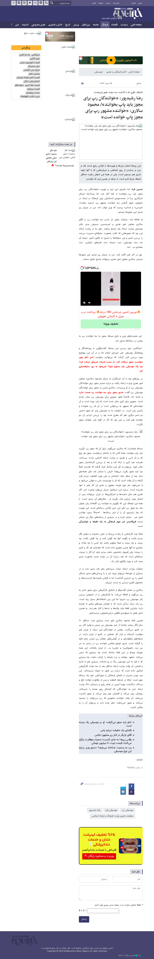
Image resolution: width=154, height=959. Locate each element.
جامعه (96, 25)
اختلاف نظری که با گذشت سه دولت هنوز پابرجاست (118, 92)
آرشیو (94, 3)
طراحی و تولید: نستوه (127, 955)
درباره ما (108, 3)
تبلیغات (100, 3)
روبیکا (13, 3)
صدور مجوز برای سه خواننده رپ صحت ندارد (101, 392)
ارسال (84, 919)
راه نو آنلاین (24, 55)
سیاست (124, 25)
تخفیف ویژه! (110, 324)
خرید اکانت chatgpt (30, 96)
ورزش (76, 25)
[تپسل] (81, 58)
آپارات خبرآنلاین (24, 3)
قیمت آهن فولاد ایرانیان (28, 77)
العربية (134, 3)
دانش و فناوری (55, 25)
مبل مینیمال (34, 66)
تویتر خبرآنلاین (30, 3)
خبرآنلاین (122, 13)
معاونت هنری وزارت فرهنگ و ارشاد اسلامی (112, 816)
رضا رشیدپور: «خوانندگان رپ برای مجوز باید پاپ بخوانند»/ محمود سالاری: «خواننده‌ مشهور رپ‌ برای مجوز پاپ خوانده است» (113, 108)
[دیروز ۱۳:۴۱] (66, 154)
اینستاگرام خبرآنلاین (35, 3)
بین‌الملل (86, 25)
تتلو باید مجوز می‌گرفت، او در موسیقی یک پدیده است (105, 724)
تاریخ (67, 25)
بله (19, 3)
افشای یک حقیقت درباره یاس (115, 730)
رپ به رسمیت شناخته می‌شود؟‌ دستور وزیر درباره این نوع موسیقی (105, 749)
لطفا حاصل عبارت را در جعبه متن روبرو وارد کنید (118, 905)
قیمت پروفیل (33, 89)
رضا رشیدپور (94, 810)
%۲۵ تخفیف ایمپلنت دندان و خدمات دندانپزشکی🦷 (99, 840)
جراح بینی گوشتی (31, 70)
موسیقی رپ (127, 810)
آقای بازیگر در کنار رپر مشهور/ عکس (113, 735)
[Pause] (84, 302)
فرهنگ (105, 25)
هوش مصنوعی (38, 25)
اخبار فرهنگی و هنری (116, 72)
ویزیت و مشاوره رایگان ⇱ (99, 856)
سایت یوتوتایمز (33, 93)
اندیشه (25, 25)
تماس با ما (116, 3)
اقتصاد (114, 25)
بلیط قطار (18, 85)
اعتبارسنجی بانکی (31, 81)
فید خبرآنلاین (46, 3)
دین (17, 25)
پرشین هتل (34, 74)
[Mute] (89, 302)
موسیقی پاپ (111, 810)
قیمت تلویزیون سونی (30, 62)
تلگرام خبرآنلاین (40, 3)
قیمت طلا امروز (32, 85)
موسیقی (98, 72)
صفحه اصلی (136, 25)
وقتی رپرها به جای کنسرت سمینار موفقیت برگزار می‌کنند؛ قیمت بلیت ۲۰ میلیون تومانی (105, 741)
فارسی (140, 3)
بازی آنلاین (34, 59)
